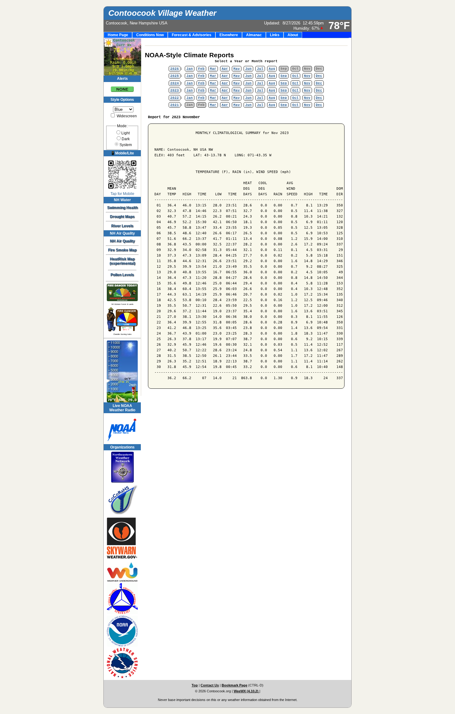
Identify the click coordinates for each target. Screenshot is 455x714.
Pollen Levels (122, 275)
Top (195, 685)
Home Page (118, 35)
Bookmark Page (234, 685)
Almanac (254, 35)
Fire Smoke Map (122, 250)
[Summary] (122, 87)
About (293, 35)
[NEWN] (122, 466)
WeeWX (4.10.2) (246, 691)
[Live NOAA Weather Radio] (122, 428)
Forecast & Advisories (191, 35)
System (125, 145)
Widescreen (126, 116)
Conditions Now (150, 35)
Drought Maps (122, 216)
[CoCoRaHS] (122, 500)
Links (275, 35)
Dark (126, 139)
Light (125, 133)
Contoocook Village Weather (162, 13)
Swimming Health (122, 208)
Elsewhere (228, 35)
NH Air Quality (122, 241)
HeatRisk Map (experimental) (122, 261)
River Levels (122, 226)
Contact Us (210, 685)
